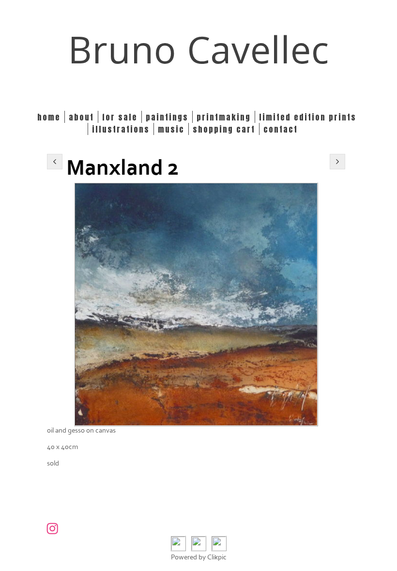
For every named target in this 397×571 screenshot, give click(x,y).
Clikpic (217, 557)
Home (49, 117)
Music (171, 129)
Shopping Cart (224, 129)
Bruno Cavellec (198, 49)
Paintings (167, 117)
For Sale (119, 117)
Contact (280, 129)
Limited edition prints (307, 117)
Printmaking (224, 117)
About (81, 117)
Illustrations (121, 129)
